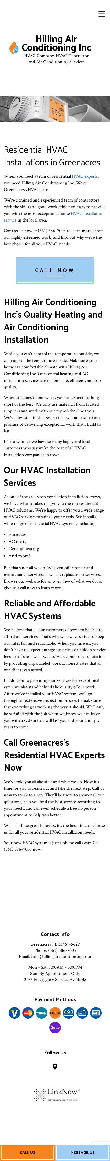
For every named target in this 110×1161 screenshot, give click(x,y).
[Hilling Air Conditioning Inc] (13, 47)
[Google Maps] (55, 1067)
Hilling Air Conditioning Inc (56, 44)
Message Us (83, 1152)
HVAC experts (85, 176)
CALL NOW (55, 270)
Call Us (27, 1152)
